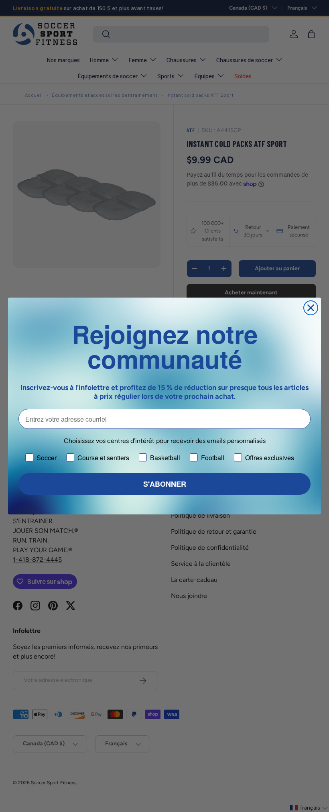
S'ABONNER (164, 484)
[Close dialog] (311, 308)
